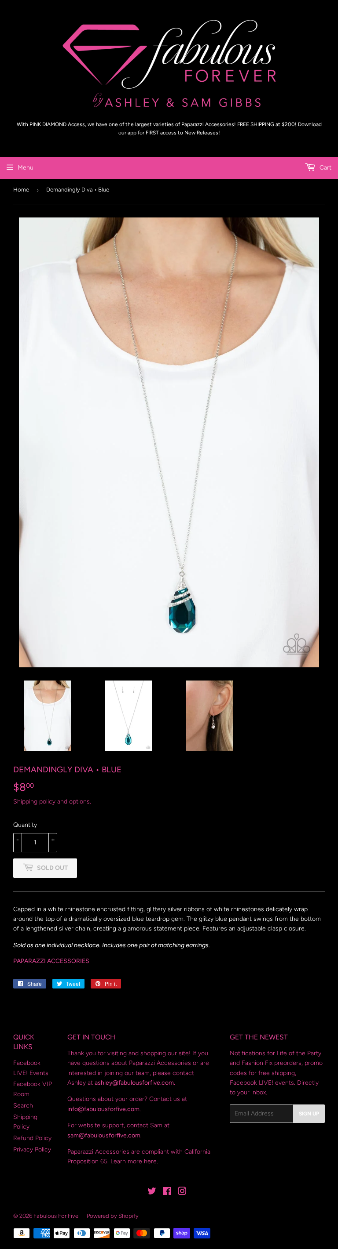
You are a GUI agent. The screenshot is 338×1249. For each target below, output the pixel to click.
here (150, 1161)
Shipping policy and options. (52, 801)
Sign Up (309, 1114)
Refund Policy (32, 1138)
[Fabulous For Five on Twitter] (151, 1192)
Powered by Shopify (113, 1216)
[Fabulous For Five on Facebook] (167, 1192)
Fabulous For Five (55, 1216)
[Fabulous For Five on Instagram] (182, 1192)
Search (23, 1105)
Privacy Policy (32, 1149)
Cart (324, 167)
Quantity (25, 825)
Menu (25, 167)
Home (21, 189)
